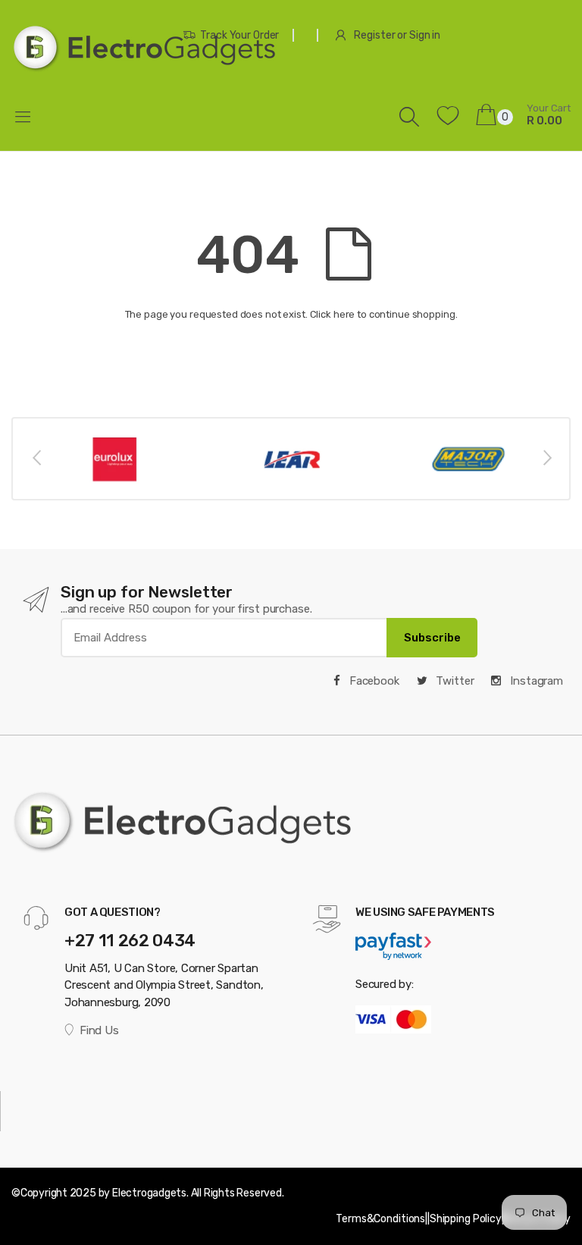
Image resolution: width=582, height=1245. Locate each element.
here (344, 314)
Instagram (535, 681)
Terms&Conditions (380, 1218)
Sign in (424, 35)
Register (374, 35)
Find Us (99, 1030)
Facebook (372, 681)
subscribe (432, 637)
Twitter (453, 681)
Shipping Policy (466, 1218)
